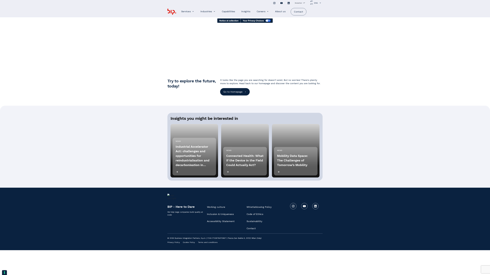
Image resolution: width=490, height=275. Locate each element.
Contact (251, 228)
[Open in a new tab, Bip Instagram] (274, 3)
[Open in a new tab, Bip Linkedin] (289, 3)
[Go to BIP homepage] (171, 12)
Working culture (216, 207)
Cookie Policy (189, 242)
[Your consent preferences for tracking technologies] (4, 272)
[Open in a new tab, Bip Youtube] (281, 3)
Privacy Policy (173, 242)
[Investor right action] (304, 3)
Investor (298, 3)
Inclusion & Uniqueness (220, 214)
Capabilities (228, 11)
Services (186, 11)
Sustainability (254, 221)
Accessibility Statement (221, 221)
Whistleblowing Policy (259, 207)
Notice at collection (228, 20)
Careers (261, 11)
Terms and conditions (208, 242)
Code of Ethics (255, 214)
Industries (206, 11)
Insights (245, 11)
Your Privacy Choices (253, 20)
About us (280, 11)
